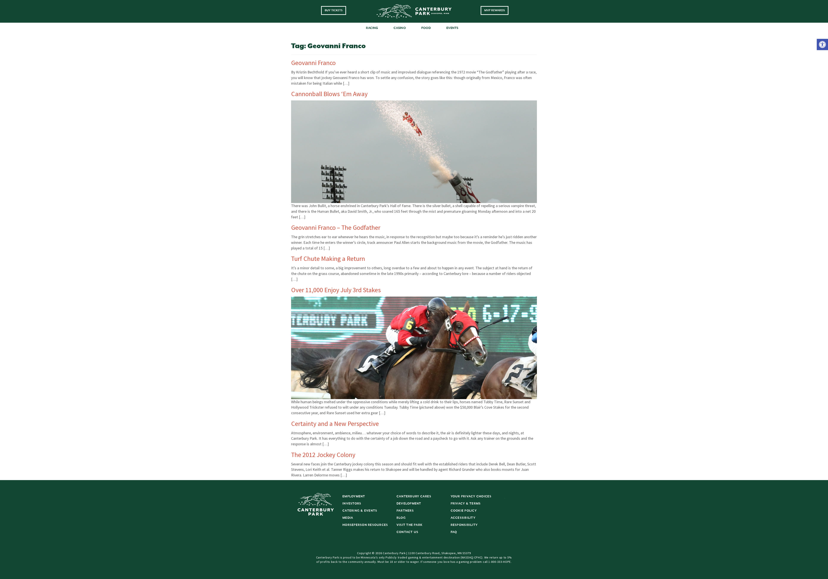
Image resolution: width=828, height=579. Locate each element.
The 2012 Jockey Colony (323, 455)
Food (426, 28)
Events (452, 28)
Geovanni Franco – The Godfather (335, 227)
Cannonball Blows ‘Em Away (329, 94)
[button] (822, 44)
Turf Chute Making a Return (328, 258)
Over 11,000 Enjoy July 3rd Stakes (336, 290)
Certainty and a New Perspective (335, 423)
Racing (372, 28)
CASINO (400, 28)
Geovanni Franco (313, 63)
